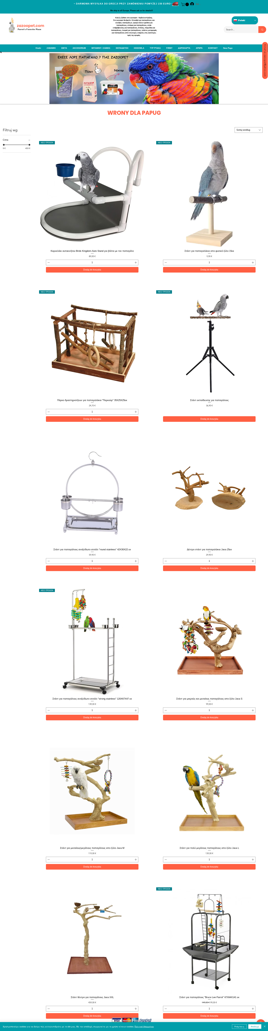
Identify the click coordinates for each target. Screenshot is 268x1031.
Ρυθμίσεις (239, 1026)
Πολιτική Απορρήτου (144, 1026)
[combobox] (249, 130)
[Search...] (262, 29)
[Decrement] (48, 262)
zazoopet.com (30, 25)
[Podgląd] (92, 493)
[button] (185, 4)
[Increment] (136, 262)
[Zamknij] (264, 1026)
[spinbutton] (92, 262)
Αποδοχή (255, 1026)
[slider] (3, 144)
